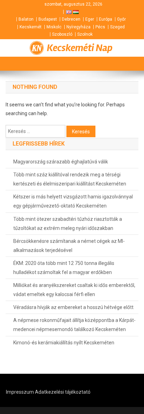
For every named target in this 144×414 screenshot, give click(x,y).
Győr (121, 19)
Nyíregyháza (78, 26)
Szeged (117, 26)
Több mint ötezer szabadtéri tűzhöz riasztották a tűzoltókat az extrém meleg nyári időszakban (67, 223)
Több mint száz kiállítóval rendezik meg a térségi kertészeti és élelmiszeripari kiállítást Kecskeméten (69, 179)
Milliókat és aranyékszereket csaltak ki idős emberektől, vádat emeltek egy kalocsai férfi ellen (74, 289)
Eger (89, 19)
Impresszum (20, 392)
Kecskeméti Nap (80, 48)
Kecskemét (31, 26)
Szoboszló (62, 34)
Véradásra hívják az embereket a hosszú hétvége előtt (73, 307)
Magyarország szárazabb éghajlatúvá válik (60, 161)
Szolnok (85, 34)
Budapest (47, 19)
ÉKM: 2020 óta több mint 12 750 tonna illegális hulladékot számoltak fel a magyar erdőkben (63, 267)
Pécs (100, 26)
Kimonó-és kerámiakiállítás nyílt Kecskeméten (63, 342)
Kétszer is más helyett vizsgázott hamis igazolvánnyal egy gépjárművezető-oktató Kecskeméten (73, 201)
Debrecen (71, 19)
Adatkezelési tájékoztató (63, 392)
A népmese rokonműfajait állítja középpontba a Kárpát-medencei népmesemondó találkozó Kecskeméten (74, 324)
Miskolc (54, 26)
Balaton (26, 19)
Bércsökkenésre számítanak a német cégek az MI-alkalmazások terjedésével (69, 245)
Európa (105, 19)
